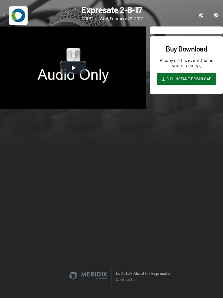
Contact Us (126, 279)
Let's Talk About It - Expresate (143, 273)
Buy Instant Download (188, 79)
